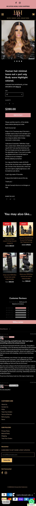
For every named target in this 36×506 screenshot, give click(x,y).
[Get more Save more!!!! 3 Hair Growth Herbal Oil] (10, 229)
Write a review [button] (18, 322)
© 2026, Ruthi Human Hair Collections (17, 487)
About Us (4, 404)
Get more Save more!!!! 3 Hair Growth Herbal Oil (9, 241)
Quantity (8, 100)
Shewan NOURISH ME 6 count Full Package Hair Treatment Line (26, 240)
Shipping (4, 436)
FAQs (3, 409)
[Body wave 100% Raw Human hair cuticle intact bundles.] (26, 262)
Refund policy (5, 417)
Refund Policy (5, 433)
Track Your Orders (6, 412)
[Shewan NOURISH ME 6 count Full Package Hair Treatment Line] (26, 229)
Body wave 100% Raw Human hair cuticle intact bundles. (26, 276)
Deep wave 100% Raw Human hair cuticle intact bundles (9, 277)
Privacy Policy (5, 431)
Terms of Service (6, 414)
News (3, 419)
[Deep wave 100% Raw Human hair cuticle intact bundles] (10, 263)
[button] (10, 308)
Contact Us (4, 407)
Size (6, 90)
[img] (4, 334)
